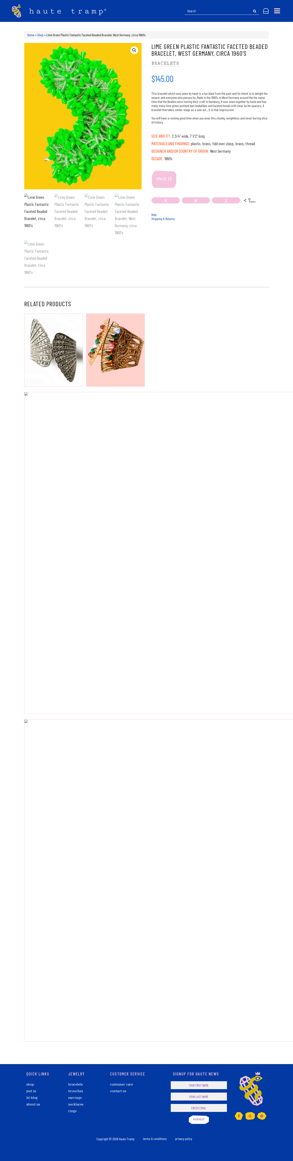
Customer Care (121, 1084)
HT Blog (32, 1098)
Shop (40, 35)
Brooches (75, 1091)
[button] (134, 50)
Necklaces (75, 1104)
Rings (72, 1111)
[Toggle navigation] (277, 11)
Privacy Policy (183, 1139)
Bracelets (165, 63)
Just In (31, 1091)
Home (30, 35)
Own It (164, 179)
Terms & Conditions (155, 1139)
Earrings (75, 1098)
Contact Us (118, 1091)
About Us (33, 1104)
